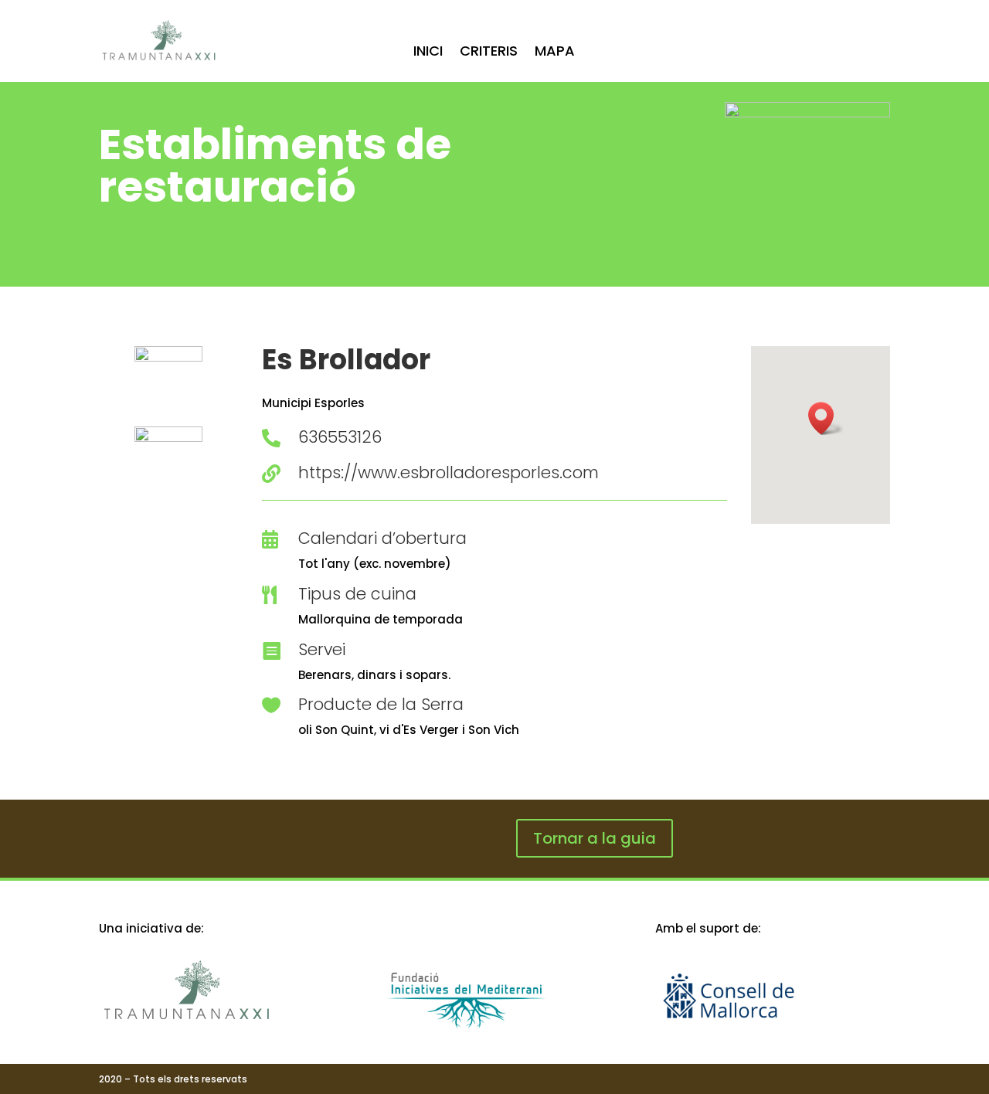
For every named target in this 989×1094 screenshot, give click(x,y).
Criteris (489, 53)
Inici (428, 53)
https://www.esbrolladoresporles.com (448, 472)
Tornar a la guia (594, 838)
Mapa (555, 53)
